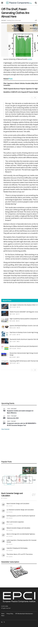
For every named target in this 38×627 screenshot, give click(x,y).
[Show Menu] (2, 2)
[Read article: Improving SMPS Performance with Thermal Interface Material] (4, 362)
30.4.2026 (13, 328)
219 (18, 314)
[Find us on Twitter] (4, 622)
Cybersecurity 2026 (13, 418)
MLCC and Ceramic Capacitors (15, 522)
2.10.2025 (13, 357)
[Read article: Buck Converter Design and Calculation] (19, 478)
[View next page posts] (35, 97)
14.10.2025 (13, 348)
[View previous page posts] (32, 97)
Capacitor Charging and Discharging (17, 548)
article (30, 59)
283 (19, 328)
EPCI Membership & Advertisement (24, 613)
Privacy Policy (10, 613)
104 (19, 334)
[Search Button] (36, 2)
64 (18, 357)
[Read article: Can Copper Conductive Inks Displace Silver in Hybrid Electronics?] (4, 306)
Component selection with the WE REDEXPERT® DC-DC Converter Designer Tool (21, 424)
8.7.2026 (13, 314)
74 (18, 363)
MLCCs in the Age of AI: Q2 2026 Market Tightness (21, 534)
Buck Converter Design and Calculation (12, 494)
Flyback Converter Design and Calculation (18, 528)
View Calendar (5, 429)
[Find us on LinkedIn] (1, 622)
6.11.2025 (13, 341)
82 (18, 341)
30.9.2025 (13, 363)
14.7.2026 (13, 307)
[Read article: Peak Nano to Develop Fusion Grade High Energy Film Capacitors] (4, 334)
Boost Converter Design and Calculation (18, 503)
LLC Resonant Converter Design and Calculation (20, 510)
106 (19, 348)
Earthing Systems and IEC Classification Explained (21, 516)
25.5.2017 (3, 20)
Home (2, 613)
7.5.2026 (13, 321)
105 (19, 307)
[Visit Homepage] (19, 2)
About (2, 615)
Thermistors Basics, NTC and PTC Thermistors (20, 554)
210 (18, 321)
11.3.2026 (13, 334)
